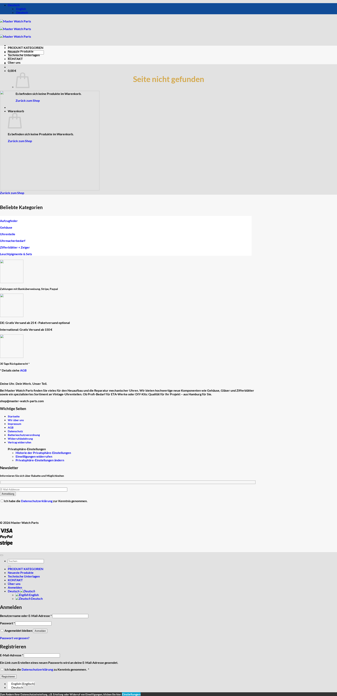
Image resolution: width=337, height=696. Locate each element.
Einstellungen (131, 694)
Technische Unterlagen (24, 55)
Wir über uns (16, 420)
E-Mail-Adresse (11, 655)
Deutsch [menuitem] (22, 12)
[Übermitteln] (9, 566)
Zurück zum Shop (28, 100)
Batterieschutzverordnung (24, 435)
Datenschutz (15, 431)
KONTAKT (15, 59)
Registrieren (8, 676)
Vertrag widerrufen (19, 442)
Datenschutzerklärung (37, 501)
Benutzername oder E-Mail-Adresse (26, 616)
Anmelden (40, 630)
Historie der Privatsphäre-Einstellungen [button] (43, 452)
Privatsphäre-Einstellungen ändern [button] (40, 460)
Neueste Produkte (21, 51)
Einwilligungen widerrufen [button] (34, 456)
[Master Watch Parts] (15, 28)
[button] (12, 70)
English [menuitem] (21, 9)
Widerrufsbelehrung (20, 438)
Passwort (7, 623)
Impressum (14, 423)
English (33, 595)
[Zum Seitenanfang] (1, 555)
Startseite (14, 416)
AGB (23, 370)
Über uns (14, 62)
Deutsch (14, 5)
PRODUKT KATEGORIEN (25, 47)
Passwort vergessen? (14, 638)
